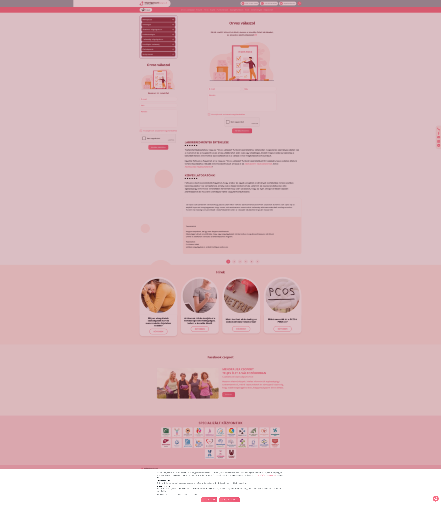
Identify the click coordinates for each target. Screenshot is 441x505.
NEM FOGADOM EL (229, 500)
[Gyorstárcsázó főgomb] (436, 499)
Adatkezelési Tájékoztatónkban (265, 475)
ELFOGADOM (209, 500)
